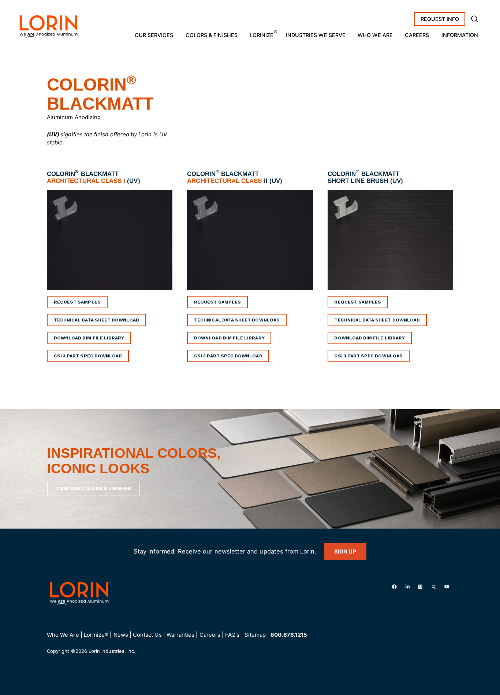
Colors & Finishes (212, 35)
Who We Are (375, 35)
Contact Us (147, 634)
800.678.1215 (288, 634)
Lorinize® (96, 634)
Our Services (154, 35)
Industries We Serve (316, 35)
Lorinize (261, 35)
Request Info (440, 19)
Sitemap (255, 634)
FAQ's (232, 634)
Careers (417, 35)
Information (459, 35)
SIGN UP (345, 551)
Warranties (181, 634)
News (120, 634)
